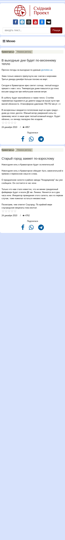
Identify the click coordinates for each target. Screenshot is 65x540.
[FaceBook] (23, 140)
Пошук (56, 30)
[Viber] (31, 140)
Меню (10, 41)
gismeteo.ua (46, 70)
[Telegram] (41, 140)
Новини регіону (24, 52)
